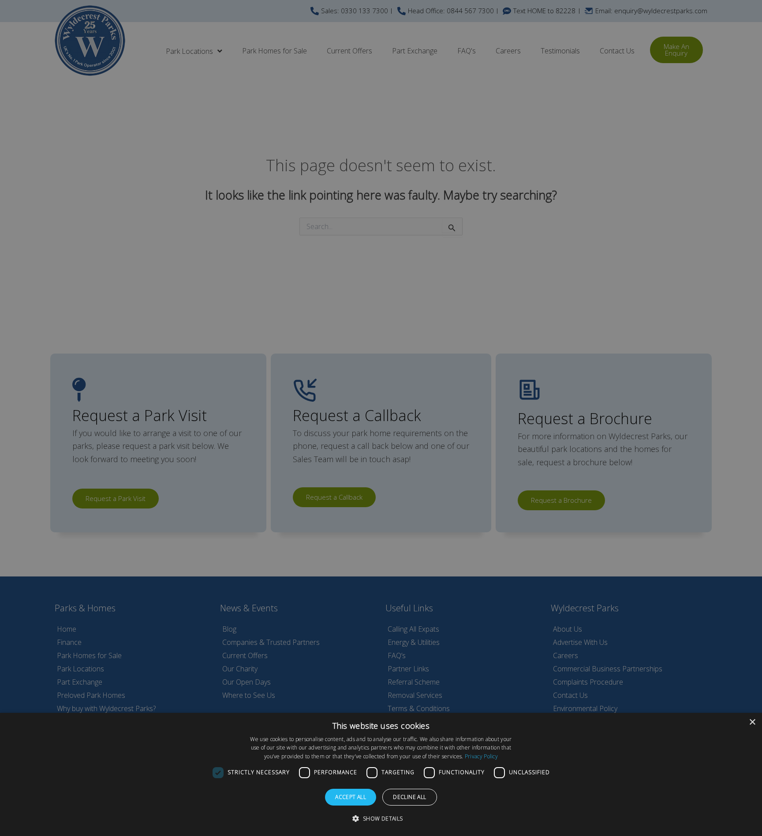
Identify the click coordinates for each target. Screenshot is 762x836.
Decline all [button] (409, 797)
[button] (381, 818)
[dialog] (381, 774)
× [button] (752, 722)
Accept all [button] (350, 797)
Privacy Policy (481, 756)
